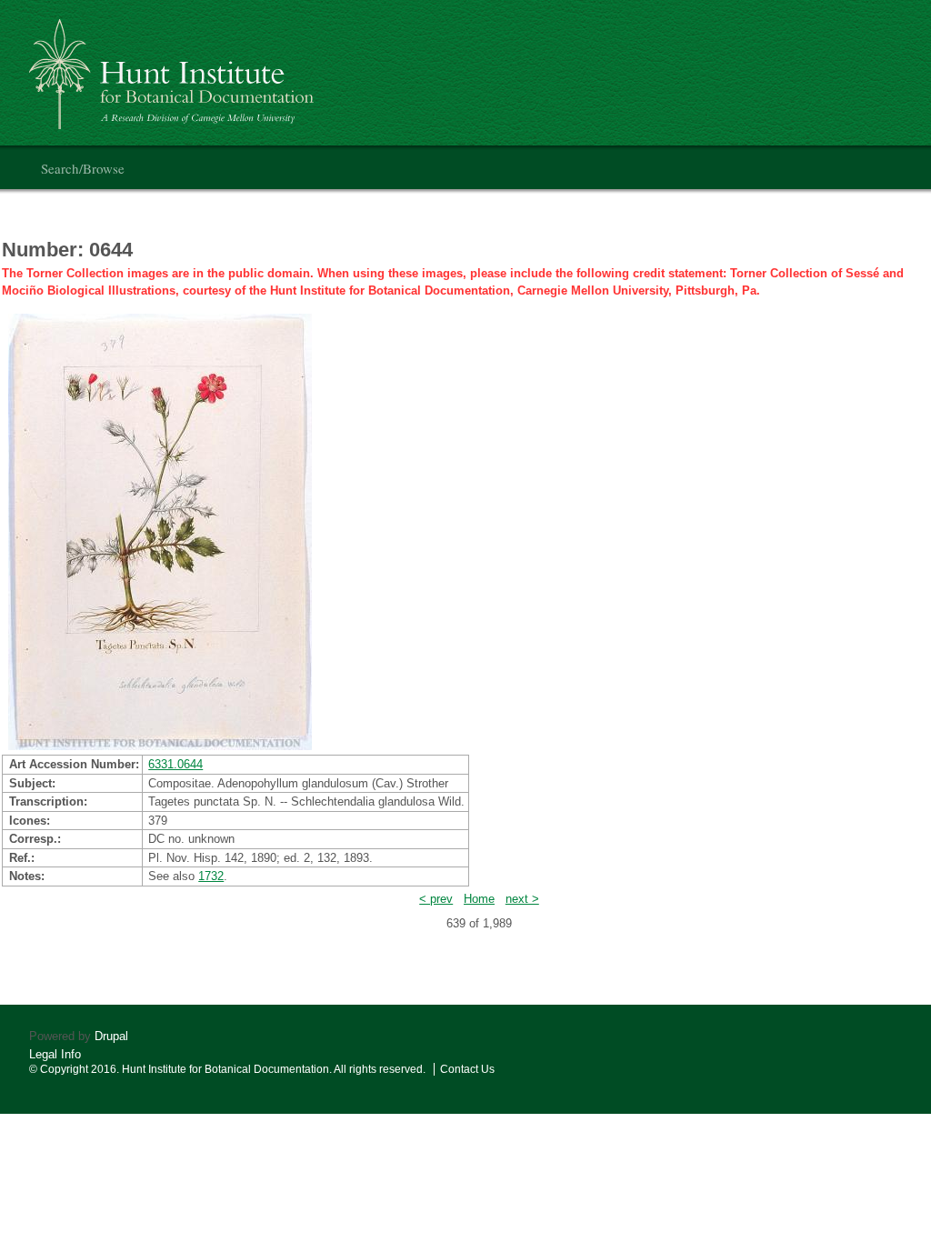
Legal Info (55, 1054)
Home (479, 899)
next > (522, 899)
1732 (211, 876)
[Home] (174, 67)
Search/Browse (83, 168)
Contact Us (467, 1069)
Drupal (111, 1036)
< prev (436, 899)
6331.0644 (175, 764)
